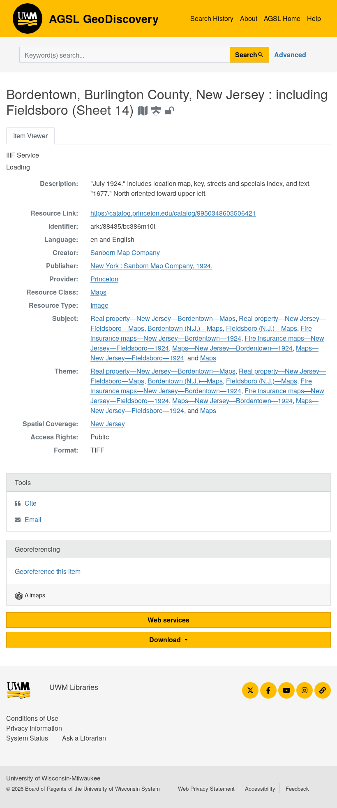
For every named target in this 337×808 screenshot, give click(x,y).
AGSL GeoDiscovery (27, 21)
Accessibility (260, 788)
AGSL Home (282, 18)
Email (33, 519)
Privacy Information (34, 728)
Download (165, 639)
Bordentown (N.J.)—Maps (185, 328)
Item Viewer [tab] (30, 135)
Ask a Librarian (84, 738)
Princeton (104, 278)
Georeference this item (48, 571)
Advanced (290, 54)
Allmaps (34, 595)
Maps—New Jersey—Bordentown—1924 (232, 348)
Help (314, 18)
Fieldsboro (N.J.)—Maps (261, 328)
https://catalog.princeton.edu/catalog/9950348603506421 (173, 213)
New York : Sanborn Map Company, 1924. (151, 265)
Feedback (297, 788)
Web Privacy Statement (206, 788)
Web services (168, 620)
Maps (98, 292)
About (248, 18)
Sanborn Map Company (125, 252)
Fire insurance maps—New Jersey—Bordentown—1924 (201, 333)
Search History (211, 18)
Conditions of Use (32, 718)
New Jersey (107, 423)
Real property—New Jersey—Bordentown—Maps (162, 318)
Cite (31, 503)
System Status (27, 738)
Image (99, 305)
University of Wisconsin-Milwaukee (53, 777)
